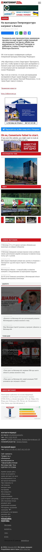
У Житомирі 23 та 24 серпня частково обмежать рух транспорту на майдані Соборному (18, 246)
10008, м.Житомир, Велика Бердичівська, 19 (23, 439)
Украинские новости (8, 88)
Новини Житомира (9, 240)
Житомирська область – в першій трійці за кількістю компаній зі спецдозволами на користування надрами (19, 270)
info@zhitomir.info (16, 435)
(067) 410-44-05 (11, 437)
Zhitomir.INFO (12, 547)
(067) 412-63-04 (24, 449)
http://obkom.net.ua (8, 93)
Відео (4, 187)
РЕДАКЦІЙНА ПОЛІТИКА (6, 520)
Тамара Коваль (21, 442)
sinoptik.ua (25, 540)
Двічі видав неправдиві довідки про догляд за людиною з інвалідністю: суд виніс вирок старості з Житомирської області (20, 263)
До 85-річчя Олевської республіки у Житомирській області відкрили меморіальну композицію (20, 277)
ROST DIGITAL (24, 549)
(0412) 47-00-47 (11, 449)
